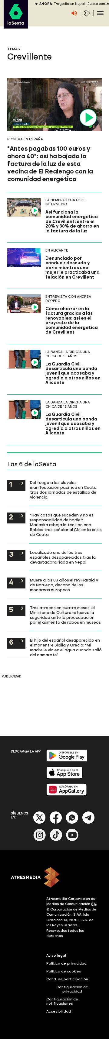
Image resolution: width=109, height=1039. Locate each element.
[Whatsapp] (72, 822)
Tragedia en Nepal (69, 4)
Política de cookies (63, 971)
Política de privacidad (66, 963)
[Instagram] (39, 839)
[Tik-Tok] (56, 839)
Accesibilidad (58, 1011)
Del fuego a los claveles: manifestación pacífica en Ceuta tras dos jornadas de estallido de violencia (63, 489)
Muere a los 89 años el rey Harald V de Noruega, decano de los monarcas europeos (64, 585)
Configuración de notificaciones (62, 1001)
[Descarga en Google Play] (66, 760)
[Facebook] (55, 822)
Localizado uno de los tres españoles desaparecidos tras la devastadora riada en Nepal (63, 557)
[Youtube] (72, 839)
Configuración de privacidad (72, 989)
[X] (39, 822)
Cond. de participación (67, 979)
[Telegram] (88, 822)
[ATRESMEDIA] (54, 878)
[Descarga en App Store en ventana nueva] (64, 777)
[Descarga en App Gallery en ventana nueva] (66, 794)
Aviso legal (56, 955)
